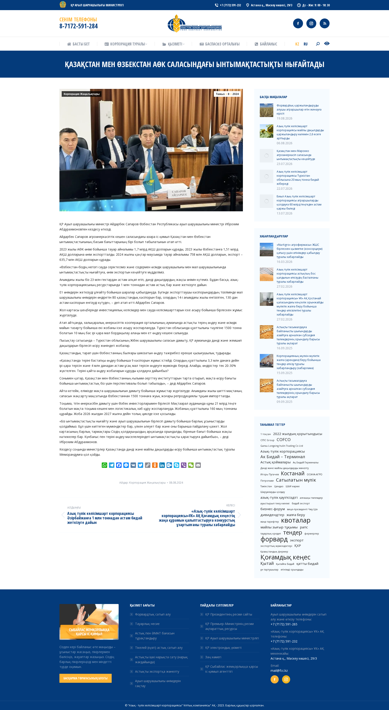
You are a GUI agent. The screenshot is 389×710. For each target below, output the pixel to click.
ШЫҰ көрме (293, 486)
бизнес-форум (272, 509)
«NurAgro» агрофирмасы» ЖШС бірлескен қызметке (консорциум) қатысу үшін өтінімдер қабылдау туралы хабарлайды (299, 251)
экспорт (297, 540)
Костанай (293, 473)
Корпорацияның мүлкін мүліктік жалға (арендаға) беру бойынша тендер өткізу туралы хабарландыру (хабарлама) (299, 362)
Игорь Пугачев (269, 474)
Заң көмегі (213, 657)
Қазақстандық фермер (274, 551)
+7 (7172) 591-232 (284, 641)
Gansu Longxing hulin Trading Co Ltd (281, 445)
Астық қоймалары (275, 462)
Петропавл (267, 480)
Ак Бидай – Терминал (282, 456)
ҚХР (297, 545)
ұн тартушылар (269, 569)
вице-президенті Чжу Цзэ (302, 509)
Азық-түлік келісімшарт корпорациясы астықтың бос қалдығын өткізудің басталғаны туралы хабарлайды (297, 276)
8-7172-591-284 (78, 26)
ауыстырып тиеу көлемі (274, 503)
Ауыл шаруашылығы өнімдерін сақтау (158, 683)
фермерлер (311, 533)
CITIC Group (267, 440)
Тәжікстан (266, 486)
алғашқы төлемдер (311, 497)
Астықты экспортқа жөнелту (157, 671)
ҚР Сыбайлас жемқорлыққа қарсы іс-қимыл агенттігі (231, 669)
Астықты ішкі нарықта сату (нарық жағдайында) (161, 659)
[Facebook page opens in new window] (298, 23)
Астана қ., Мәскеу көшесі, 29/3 (294, 658)
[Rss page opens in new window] (325, 23)
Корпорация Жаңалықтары (82, 94)
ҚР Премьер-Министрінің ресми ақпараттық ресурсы (229, 626)
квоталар (296, 520)
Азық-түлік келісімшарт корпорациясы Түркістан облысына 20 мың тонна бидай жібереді (298, 178)
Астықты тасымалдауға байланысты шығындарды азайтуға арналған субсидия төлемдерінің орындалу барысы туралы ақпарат (298, 335)
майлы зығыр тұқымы (279, 527)
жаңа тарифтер (269, 521)
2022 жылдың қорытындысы (297, 433)
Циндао (278, 486)
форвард (274, 538)
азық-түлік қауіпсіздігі (279, 497)
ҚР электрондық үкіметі (223, 647)
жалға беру (296, 514)
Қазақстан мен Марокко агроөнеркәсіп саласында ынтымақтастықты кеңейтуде (296, 155)
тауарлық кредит (270, 533)
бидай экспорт (301, 503)
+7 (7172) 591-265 (284, 624)
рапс (304, 527)
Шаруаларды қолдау (272, 492)
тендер (292, 532)
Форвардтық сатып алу (153, 614)
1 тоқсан (265, 434)
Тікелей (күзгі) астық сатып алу (159, 647)
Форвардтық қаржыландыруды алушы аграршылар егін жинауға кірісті (299, 109)
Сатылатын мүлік (296, 479)
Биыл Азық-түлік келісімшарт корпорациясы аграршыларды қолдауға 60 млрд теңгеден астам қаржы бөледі (299, 202)
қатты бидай (307, 563)
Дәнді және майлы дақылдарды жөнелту (284, 468)
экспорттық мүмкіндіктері (276, 546)
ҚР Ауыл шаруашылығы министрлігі (232, 638)
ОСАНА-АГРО (314, 474)
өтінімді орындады (292, 569)
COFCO (284, 439)
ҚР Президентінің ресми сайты (228, 614)
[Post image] (266, 110)
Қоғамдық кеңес (285, 556)
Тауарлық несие (147, 624)
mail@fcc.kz (279, 670)
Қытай (267, 563)
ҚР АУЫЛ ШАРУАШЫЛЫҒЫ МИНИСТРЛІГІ (97, 5)
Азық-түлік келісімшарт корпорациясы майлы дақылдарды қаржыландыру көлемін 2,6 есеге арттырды (300, 132)
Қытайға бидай (285, 564)
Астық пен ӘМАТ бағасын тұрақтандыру (154, 635)
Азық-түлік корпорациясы (282, 451)
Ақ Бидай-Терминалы (306, 462)
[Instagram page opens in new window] (311, 23)
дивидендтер (272, 514)
